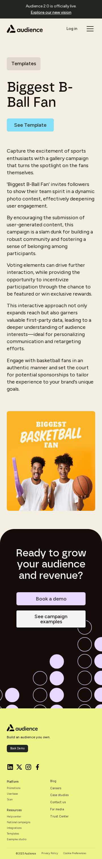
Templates (13, 833)
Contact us (58, 802)
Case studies (59, 795)
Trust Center (59, 816)
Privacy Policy (49, 853)
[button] (89, 29)
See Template (30, 125)
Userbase (12, 793)
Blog (53, 781)
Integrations (14, 828)
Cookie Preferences (74, 853)
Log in (71, 28)
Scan (9, 799)
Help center (14, 816)
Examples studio (16, 839)
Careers (55, 788)
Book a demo (51, 599)
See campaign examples (51, 619)
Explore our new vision (51, 12)
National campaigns (18, 822)
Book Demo (17, 748)
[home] (25, 29)
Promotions (13, 788)
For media (57, 809)
